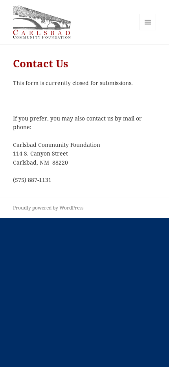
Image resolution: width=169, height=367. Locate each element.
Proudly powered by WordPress (48, 207)
